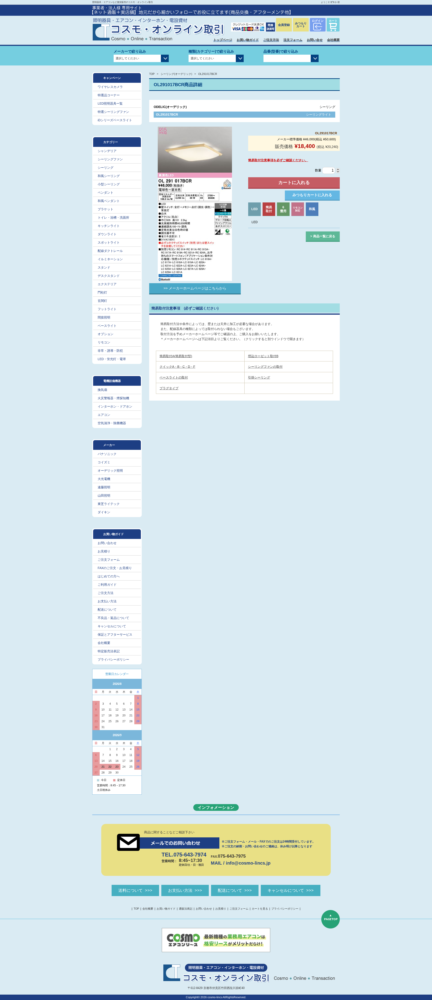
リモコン (104, 342)
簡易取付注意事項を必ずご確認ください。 (278, 160)
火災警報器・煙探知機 (113, 398)
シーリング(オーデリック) (176, 74)
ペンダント (105, 192)
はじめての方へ (109, 576)
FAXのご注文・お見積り (115, 568)
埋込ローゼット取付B (263, 356)
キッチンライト (109, 226)
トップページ (222, 40)
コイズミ (104, 462)
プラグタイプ (169, 388)
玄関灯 (102, 301)
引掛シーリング (259, 377)
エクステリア (107, 284)
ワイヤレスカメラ (110, 87)
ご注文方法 (271, 40)
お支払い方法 (107, 601)
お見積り (104, 551)
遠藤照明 (104, 487)
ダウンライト (107, 234)
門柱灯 (102, 292)
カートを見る (260, 908)
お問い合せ (315, 40)
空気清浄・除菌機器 (112, 423)
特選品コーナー (109, 95)
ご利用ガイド (107, 584)
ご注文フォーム (109, 559)
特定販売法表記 (109, 651)
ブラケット (105, 209)
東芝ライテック (109, 504)
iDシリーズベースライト (115, 120)
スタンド (104, 267)
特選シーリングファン (113, 112)
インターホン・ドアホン (115, 406)
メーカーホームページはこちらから (197, 288)
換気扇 (102, 390)
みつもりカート (301, 25)
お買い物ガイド (248, 40)
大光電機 (104, 479)
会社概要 (333, 40)
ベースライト (107, 325)
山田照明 (104, 495)
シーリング (105, 167)
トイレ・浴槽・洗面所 (113, 217)
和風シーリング (109, 176)
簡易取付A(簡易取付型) (176, 356)
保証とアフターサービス (115, 634)
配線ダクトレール (110, 251)
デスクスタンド (109, 276)
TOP (152, 74)
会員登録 (284, 25)
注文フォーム (293, 40)
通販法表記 (185, 908)
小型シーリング (109, 184)
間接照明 (104, 317)
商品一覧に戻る (324, 236)
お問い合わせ (107, 543)
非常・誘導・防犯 (110, 350)
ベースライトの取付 (174, 377)
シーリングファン (110, 159)
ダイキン (104, 512)
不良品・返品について (113, 618)
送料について (130, 890)
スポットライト (109, 242)
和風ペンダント (109, 201)
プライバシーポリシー (113, 659)
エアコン (104, 415)
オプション (105, 334)
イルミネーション (110, 259)
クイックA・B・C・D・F (177, 366)
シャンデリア (107, 151)
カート (333, 20)
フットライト (107, 309)
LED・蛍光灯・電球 (112, 359)
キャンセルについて (112, 626)
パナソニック (107, 454)
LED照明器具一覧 (110, 103)
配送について (107, 609)
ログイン (318, 20)
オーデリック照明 (110, 470)
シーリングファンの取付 (265, 366)
